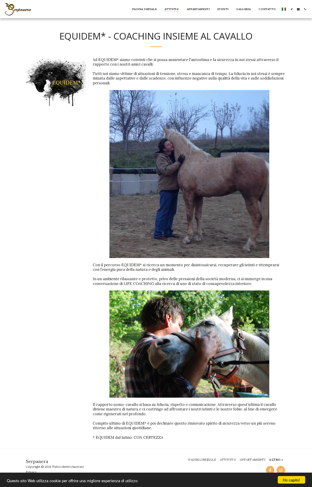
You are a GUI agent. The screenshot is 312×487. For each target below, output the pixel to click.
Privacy (31, 472)
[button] (291, 9)
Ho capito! (291, 480)
